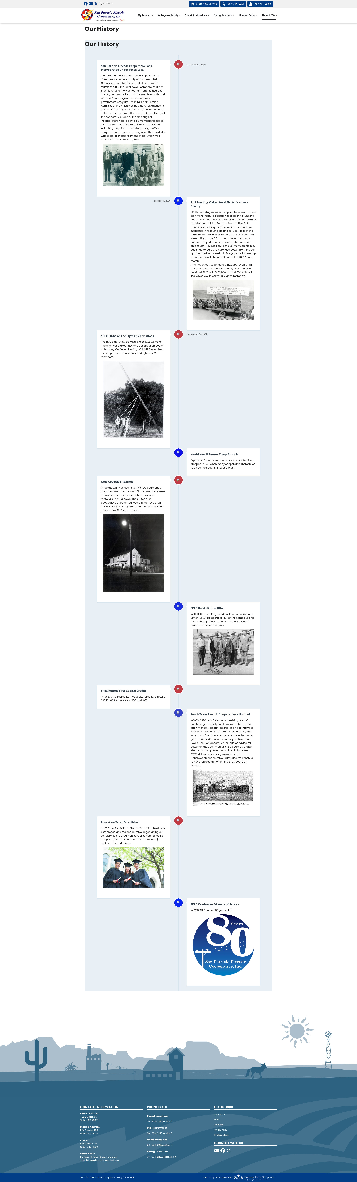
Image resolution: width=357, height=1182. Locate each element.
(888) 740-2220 (89, 1147)
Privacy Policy (220, 1129)
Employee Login (221, 1135)
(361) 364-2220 (88, 1143)
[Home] (103, 15)
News (216, 1119)
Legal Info (218, 1124)
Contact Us (219, 1114)
